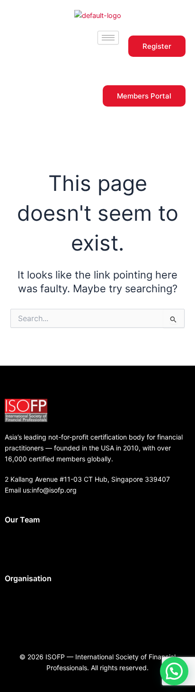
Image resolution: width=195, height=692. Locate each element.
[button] (97, 544)
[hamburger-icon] (108, 38)
